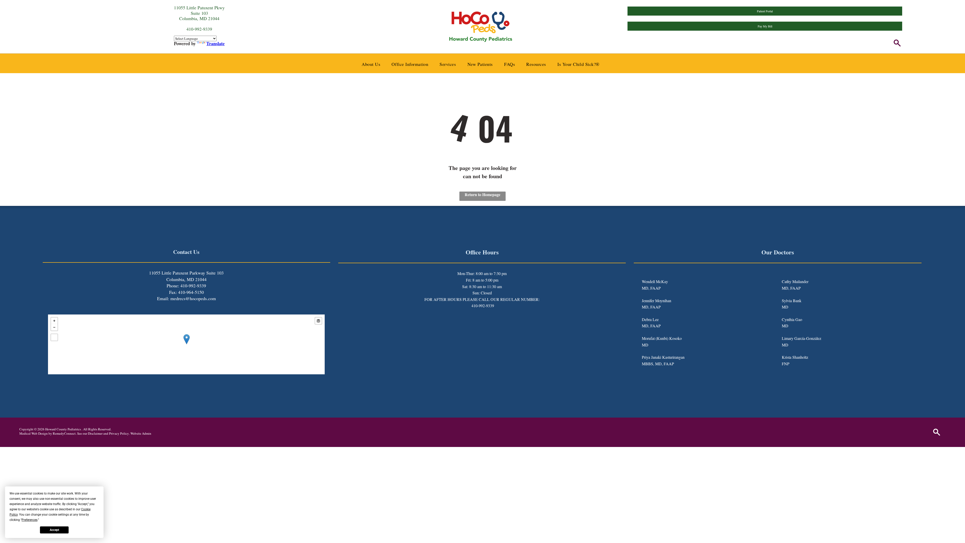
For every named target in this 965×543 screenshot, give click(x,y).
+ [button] (54, 321)
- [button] (54, 327)
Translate (215, 43)
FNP (785, 363)
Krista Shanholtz (795, 357)
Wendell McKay (655, 281)
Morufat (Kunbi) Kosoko (662, 338)
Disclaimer (95, 433)
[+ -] (186, 344)
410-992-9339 (482, 305)
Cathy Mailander (795, 281)
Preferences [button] (29, 520)
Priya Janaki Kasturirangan (663, 357)
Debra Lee (650, 319)
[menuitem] (373, 64)
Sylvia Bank (791, 300)
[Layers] (318, 321)
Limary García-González (801, 338)
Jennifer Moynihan (656, 300)
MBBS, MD (652, 363)
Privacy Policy (119, 433)
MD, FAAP (651, 288)
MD (645, 344)
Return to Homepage (482, 194)
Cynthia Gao (792, 319)
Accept (54, 530)
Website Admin (140, 433)
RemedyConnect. (64, 433)
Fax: (173, 292)
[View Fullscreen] (54, 337)
